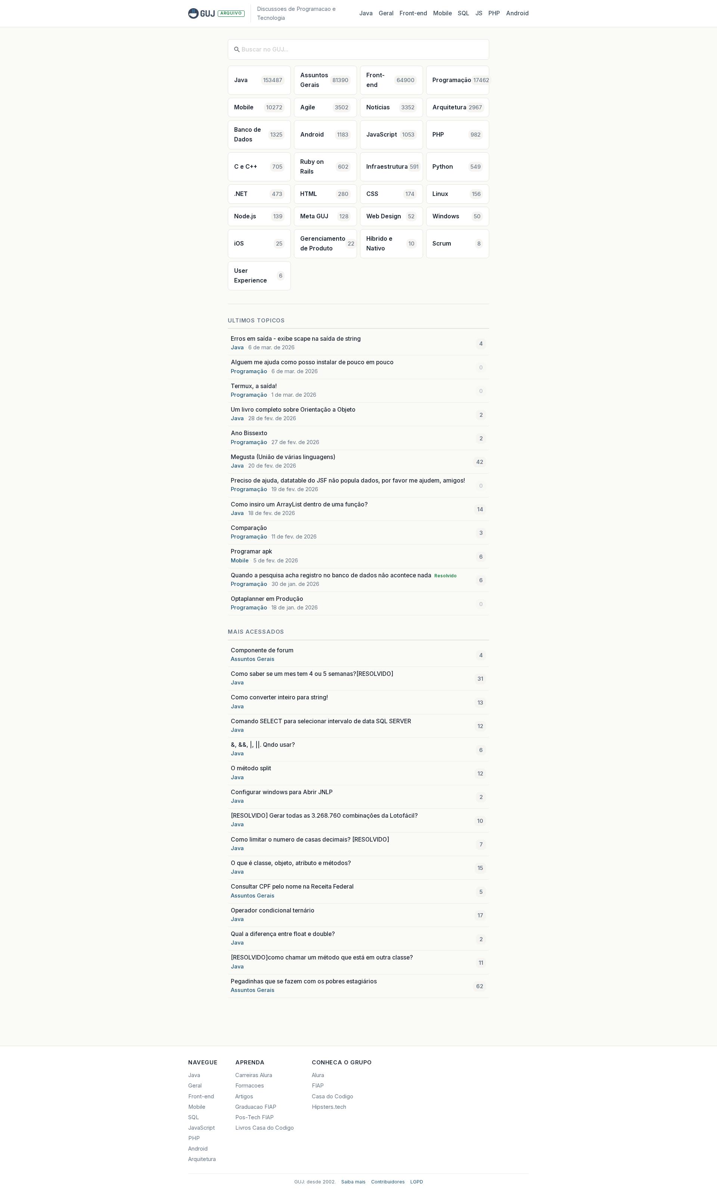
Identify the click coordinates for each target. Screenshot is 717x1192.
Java (366, 13)
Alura (318, 1075)
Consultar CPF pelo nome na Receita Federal (292, 886)
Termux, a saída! (254, 386)
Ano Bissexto (249, 433)
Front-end (201, 1096)
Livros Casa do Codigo (264, 1127)
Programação (249, 371)
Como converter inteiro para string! (279, 697)
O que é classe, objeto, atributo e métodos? (291, 863)
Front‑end (413, 13)
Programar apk (251, 551)
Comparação (249, 527)
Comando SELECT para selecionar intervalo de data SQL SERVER (321, 721)
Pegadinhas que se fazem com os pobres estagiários (304, 981)
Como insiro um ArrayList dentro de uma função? (299, 504)
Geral (386, 13)
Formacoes (249, 1085)
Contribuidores (388, 1182)
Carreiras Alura (253, 1075)
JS (478, 13)
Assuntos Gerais (252, 659)
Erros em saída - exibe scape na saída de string (296, 338)
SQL (463, 13)
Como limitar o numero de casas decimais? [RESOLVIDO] (310, 839)
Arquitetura (202, 1159)
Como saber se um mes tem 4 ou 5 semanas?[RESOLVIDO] (312, 673)
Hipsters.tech (329, 1107)
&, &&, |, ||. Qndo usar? (263, 744)
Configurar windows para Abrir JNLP (282, 792)
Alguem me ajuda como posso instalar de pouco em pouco (312, 362)
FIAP (318, 1085)
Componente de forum (262, 650)
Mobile (442, 13)
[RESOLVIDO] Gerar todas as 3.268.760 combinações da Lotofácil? (324, 815)
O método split (251, 768)
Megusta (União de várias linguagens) (283, 457)
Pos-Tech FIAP (254, 1117)
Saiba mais (353, 1182)
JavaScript (201, 1127)
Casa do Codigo (332, 1096)
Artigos (244, 1096)
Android (517, 13)
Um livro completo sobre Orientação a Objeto (293, 409)
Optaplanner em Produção (267, 598)
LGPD (416, 1182)
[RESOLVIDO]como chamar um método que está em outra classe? (322, 957)
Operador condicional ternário (272, 910)
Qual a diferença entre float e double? (283, 933)
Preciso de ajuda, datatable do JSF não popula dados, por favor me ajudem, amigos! (348, 480)
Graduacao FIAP (255, 1107)
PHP (494, 13)
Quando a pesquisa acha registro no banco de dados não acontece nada (344, 575)
